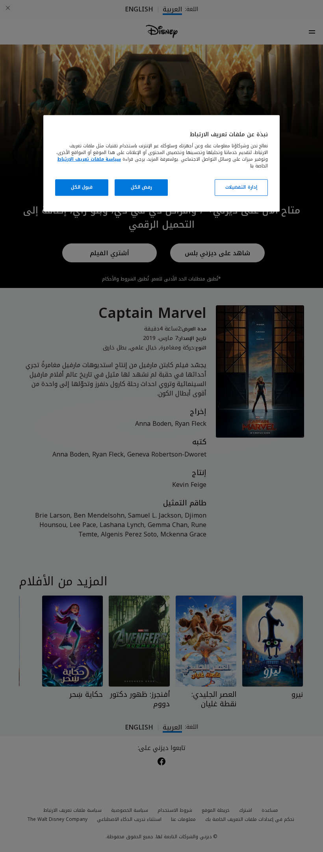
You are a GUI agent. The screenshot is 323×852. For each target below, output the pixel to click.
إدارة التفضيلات (241, 187)
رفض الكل (141, 187)
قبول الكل (82, 187)
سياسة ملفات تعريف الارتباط (89, 159)
